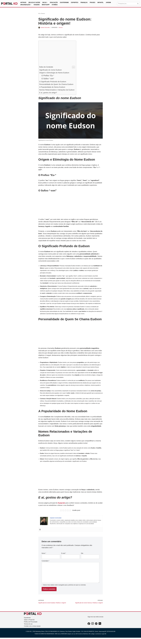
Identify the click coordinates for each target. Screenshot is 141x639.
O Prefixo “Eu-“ (47, 75)
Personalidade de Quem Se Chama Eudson (56, 84)
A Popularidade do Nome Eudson (52, 87)
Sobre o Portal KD (29, 619)
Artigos (23, 2)
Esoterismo (64, 2)
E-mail (63, 553)
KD (39, 13)
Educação (54, 2)
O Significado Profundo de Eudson (52, 81)
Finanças (84, 2)
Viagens (37, 4)
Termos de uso (28, 624)
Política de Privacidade (30, 622)
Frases (92, 2)
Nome (44, 553)
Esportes (74, 2)
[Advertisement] (56, 53)
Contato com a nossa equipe (32, 626)
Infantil (100, 2)
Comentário (45, 561)
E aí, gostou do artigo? (48, 93)
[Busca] (138, 3)
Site (82, 553)
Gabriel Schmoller (45, 27)
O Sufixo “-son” (47, 79)
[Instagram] (40, 530)
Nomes (43, 13)
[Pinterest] (96, 624)
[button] (47, 2)
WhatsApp (45, 4)
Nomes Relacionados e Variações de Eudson (56, 90)
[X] (100, 624)
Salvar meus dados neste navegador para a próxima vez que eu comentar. (64, 585)
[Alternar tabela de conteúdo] (72, 67)
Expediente (27, 617)
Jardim (108, 2)
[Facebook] (89, 624)
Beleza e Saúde (34, 2)
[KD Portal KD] (9, 3)
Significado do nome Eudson (50, 70)
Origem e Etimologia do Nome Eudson (54, 73)
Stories (55, 4)
